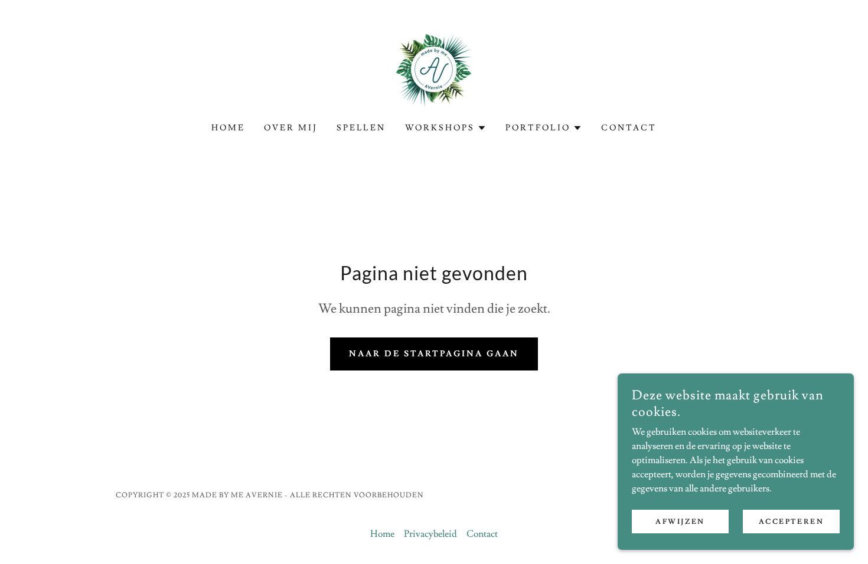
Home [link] (228, 128)
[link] (434, 68)
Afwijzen (680, 521)
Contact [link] (629, 128)
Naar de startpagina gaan (434, 354)
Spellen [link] (361, 128)
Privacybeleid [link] (430, 534)
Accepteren (791, 521)
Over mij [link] (291, 128)
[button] (446, 128)
